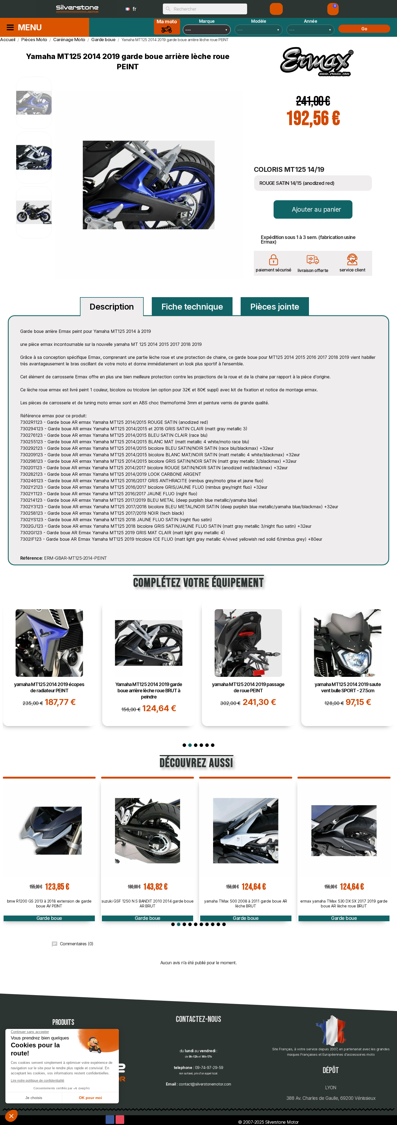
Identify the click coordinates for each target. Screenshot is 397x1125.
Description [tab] (112, 306)
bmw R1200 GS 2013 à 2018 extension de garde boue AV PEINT (49, 903)
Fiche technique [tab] (192, 306)
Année (310, 21)
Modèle (258, 21)
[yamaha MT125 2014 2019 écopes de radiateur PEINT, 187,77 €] (49, 663)
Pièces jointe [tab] (274, 306)
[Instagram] (120, 1119)
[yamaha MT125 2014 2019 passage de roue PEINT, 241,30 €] (248, 663)
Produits (63, 1022)
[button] (333, 9)
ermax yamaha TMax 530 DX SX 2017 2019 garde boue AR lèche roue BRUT (343, 903)
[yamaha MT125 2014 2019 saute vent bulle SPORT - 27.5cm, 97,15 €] (348, 663)
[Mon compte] (276, 9)
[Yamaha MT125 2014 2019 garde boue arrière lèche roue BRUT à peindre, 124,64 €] (149, 663)
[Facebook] (110, 1119)
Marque (207, 21)
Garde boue (49, 918)
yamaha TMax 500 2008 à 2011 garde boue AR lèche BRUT (245, 903)
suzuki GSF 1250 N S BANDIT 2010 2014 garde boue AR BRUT (148, 903)
